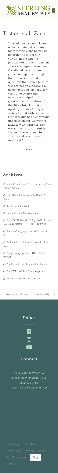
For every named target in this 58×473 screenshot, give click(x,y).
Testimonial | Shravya (17, 294)
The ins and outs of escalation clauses (27, 264)
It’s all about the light (18, 206)
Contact (29, 359)
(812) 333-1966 (29, 382)
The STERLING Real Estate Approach (26, 271)
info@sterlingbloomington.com (29, 387)
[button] (53, 10)
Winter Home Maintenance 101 (23, 278)
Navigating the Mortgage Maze (23, 213)
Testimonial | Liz (44, 294)
